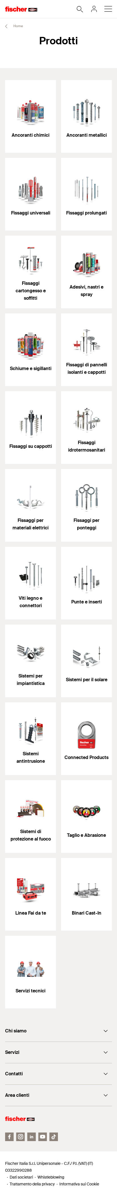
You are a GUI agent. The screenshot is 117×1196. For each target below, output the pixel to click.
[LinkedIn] (31, 1137)
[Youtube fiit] (42, 1137)
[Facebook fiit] (9, 1137)
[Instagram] (20, 1137)
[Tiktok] (53, 1137)
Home (17, 26)
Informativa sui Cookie (79, 1184)
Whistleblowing (50, 1177)
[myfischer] (94, 9)
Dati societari (21, 1177)
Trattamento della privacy (32, 1184)
